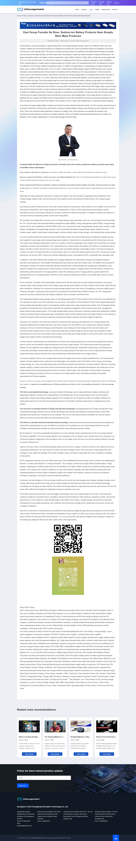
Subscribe (43, 3)
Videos (97, 9)
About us (115, 9)
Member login (101, 3)
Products (84, 9)
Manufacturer (106, 9)
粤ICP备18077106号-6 (64, 838)
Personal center (93, 3)
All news (24, 15)
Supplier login (109, 3)
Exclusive (31, 15)
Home (77, 9)
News (91, 9)
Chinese (116, 3)
